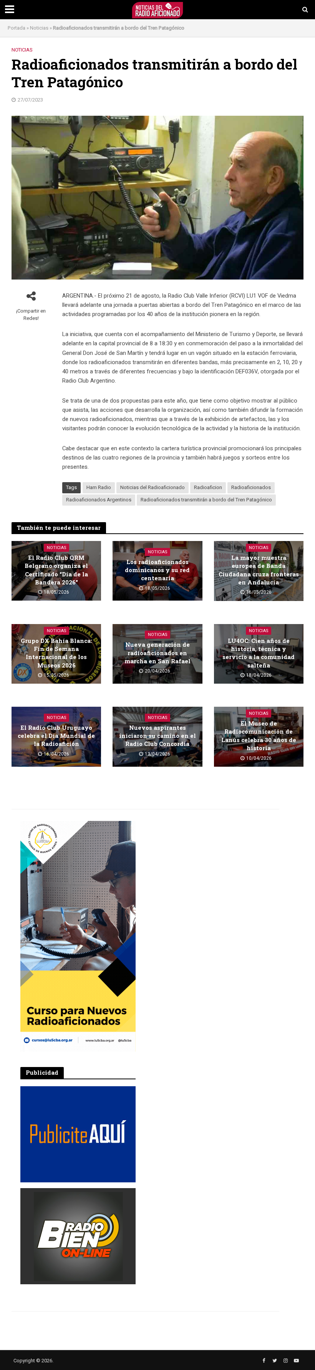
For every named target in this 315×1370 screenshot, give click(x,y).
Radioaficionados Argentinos (98, 499)
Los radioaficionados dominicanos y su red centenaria (157, 570)
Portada (16, 28)
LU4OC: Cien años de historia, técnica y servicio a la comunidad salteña (258, 653)
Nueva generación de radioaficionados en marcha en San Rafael (157, 653)
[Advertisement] (204, 869)
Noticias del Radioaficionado (152, 487)
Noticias (39, 28)
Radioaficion (208, 487)
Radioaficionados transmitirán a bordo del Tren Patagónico (206, 499)
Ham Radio (98, 487)
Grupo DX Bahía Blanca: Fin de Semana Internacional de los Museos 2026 (56, 653)
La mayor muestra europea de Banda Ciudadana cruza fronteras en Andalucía (259, 570)
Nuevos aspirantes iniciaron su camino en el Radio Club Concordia (157, 736)
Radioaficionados (251, 487)
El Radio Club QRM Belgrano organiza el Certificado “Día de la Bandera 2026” (56, 570)
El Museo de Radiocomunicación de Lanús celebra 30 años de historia (258, 735)
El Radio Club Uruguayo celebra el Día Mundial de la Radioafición (56, 736)
